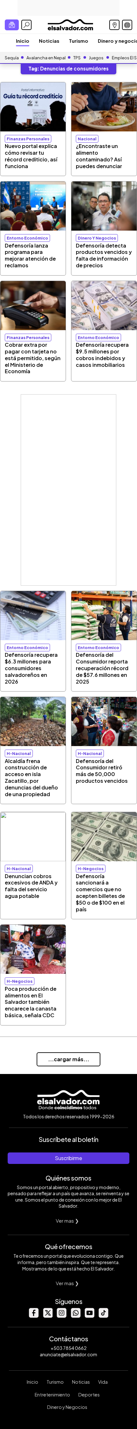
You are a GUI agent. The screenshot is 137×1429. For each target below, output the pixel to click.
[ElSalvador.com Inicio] (70, 24)
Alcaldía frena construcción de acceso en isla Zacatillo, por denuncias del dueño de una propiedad (31, 777)
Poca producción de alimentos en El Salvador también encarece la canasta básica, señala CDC (30, 1001)
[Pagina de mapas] (114, 25)
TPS (77, 57)
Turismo (78, 41)
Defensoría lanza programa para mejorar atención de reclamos (30, 255)
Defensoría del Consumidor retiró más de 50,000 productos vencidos (102, 771)
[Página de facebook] (33, 1316)
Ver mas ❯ (67, 1221)
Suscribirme (68, 1158)
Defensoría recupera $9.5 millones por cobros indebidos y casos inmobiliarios (102, 354)
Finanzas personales (28, 138)
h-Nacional (19, 753)
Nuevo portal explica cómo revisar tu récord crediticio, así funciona (31, 156)
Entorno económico (27, 238)
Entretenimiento (52, 1394)
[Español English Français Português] (127, 25)
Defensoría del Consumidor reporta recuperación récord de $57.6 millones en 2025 (102, 668)
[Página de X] (47, 1316)
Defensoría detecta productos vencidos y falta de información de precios (104, 255)
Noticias (49, 41)
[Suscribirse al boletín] (12, 24)
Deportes (89, 1394)
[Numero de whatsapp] (75, 1316)
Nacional (87, 138)
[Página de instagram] (61, 1316)
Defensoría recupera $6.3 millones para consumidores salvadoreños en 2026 (31, 668)
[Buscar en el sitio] (26, 25)
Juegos (96, 57)
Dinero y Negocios (67, 1407)
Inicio (22, 41)
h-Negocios (91, 868)
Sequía (12, 57)
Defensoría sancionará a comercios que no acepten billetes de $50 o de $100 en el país (100, 893)
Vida (103, 1382)
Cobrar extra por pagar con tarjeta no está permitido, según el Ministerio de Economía (33, 357)
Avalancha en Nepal (46, 57)
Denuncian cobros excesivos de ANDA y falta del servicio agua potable (31, 886)
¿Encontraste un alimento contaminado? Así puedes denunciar (99, 156)
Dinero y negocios (97, 238)
